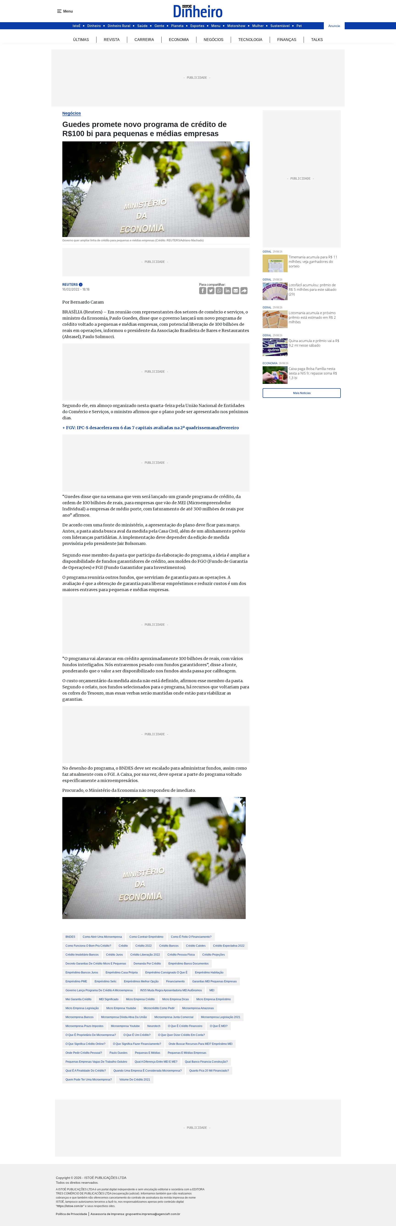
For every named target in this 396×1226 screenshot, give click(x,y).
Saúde (142, 26)
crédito (123, 945)
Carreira (144, 40)
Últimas (81, 40)
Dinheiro (94, 26)
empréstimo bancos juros (82, 972)
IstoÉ (76, 26)
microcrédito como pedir (159, 1008)
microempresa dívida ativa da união (124, 1017)
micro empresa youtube (121, 1008)
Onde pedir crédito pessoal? (84, 1052)
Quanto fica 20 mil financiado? (209, 1070)
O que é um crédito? (137, 1035)
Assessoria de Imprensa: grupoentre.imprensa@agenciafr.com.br (135, 1214)
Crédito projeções (213, 954)
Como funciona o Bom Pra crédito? (88, 945)
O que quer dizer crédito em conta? (181, 1035)
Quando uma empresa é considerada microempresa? (147, 1070)
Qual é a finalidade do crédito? (86, 1070)
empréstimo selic (105, 981)
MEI (211, 990)
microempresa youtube (125, 1026)
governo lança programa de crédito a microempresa (99, 990)
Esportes (197, 26)
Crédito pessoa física (181, 954)
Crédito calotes (196, 945)
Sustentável (280, 26)
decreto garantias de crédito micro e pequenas (96, 963)
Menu (215, 26)
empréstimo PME (76, 981)
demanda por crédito (147, 963)
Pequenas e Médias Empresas (187, 1052)
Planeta (177, 26)
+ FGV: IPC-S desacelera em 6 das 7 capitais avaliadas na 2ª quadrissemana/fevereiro (150, 427)
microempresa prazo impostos (84, 1026)
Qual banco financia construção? (206, 1061)
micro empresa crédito (140, 999)
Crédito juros (114, 954)
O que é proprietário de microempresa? (91, 1035)
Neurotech (153, 1026)
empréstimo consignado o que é (166, 972)
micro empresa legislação (82, 1008)
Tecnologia (250, 40)
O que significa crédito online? (85, 1043)
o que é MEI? (219, 1026)
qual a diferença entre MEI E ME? (156, 1061)
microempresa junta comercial (173, 1017)
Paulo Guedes (118, 1052)
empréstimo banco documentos (188, 963)
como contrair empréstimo (146, 936)
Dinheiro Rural (119, 26)
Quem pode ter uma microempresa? (89, 1079)
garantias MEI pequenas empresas (214, 981)
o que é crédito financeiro (185, 1026)
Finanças (286, 40)
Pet (299, 26)
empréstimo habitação (209, 972)
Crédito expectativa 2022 (229, 945)
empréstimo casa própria (122, 972)
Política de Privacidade (71, 1214)
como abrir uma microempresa (102, 936)
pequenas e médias (147, 1052)
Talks (317, 40)
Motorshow (236, 26)
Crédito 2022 (143, 945)
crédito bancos (169, 945)
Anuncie (334, 26)
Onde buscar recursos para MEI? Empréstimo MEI (200, 1043)
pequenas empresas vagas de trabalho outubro (96, 1061)
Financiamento (175, 981)
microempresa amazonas (198, 1008)
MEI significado (108, 999)
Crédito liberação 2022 (145, 954)
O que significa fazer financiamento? (137, 1043)
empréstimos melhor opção (141, 981)
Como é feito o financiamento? (191, 936)
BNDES (70, 936)
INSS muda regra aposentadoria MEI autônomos (171, 990)
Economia (179, 40)
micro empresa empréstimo (213, 999)
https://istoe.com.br (70, 1206)
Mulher (258, 26)
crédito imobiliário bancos (82, 954)
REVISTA (112, 40)
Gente (159, 26)
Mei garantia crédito (78, 999)
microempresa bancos (80, 1017)
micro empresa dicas (175, 999)
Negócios (213, 40)
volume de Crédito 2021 (134, 1079)
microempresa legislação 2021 (220, 1017)
